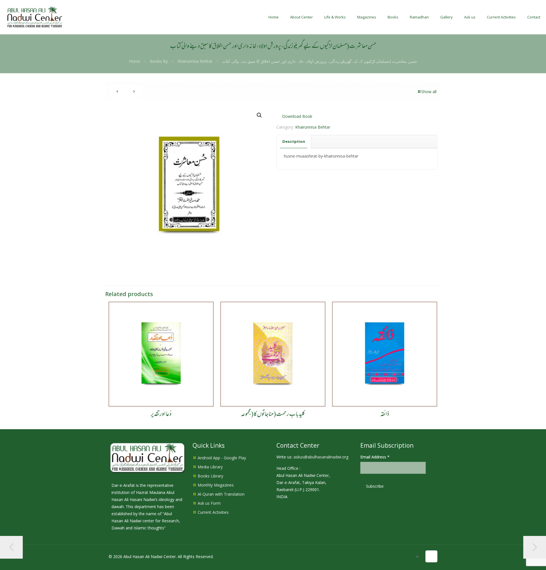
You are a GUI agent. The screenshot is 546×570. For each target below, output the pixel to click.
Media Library (210, 467)
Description (293, 141)
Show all (429, 91)
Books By (159, 61)
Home (134, 61)
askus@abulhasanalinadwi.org (320, 457)
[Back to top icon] (431, 556)
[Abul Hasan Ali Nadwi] (35, 17)
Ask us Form (209, 503)
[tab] (294, 141)
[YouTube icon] (417, 556)
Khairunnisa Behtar (194, 61)
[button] (259, 115)
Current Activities (213, 512)
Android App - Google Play (222, 457)
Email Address (375, 457)
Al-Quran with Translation (221, 494)
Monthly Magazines (216, 485)
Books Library (210, 476)
